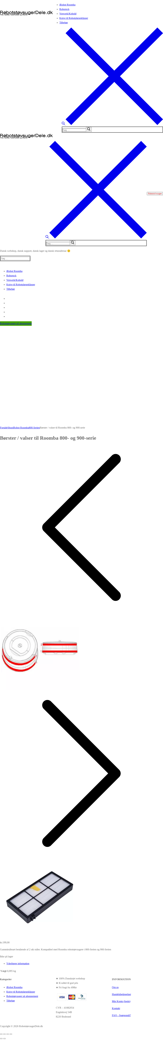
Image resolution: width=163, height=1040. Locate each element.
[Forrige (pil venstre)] (1, 1038)
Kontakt (116, 1008)
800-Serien (34, 427)
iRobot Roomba (21, 427)
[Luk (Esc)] (11, 1034)
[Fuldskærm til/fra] (4, 1034)
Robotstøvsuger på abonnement (16, 323)
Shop (10, 427)
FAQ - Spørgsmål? (121, 1015)
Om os (115, 987)
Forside (3, 427)
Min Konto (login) (121, 1001)
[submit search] (89, 129)
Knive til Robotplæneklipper (20, 991)
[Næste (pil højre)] (4, 1038)
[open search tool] (112, 124)
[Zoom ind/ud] (1, 1034)
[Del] (7, 1034)
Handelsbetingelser (121, 994)
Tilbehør (10, 1000)
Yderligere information (17, 963)
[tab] (84, 963)
